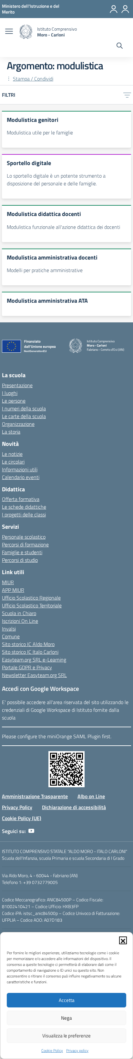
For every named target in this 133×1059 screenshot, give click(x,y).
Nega (66, 1018)
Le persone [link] (14, 401)
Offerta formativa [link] (20, 499)
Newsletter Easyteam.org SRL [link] (34, 675)
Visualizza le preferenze (66, 1035)
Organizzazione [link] (18, 424)
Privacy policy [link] (77, 1050)
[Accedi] (125, 9)
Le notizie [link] (12, 454)
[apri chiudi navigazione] (9, 32)
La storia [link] (11, 432)
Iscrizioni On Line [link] (20, 621)
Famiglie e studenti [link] (22, 552)
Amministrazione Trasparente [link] (35, 796)
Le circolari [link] (13, 462)
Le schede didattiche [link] (24, 507)
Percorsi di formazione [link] (25, 544)
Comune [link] (11, 636)
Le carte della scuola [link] (24, 416)
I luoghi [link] (9, 393)
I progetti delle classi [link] (24, 514)
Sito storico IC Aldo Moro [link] (28, 644)
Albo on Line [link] (91, 796)
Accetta (67, 1000)
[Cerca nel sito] (120, 46)
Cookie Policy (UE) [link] (21, 818)
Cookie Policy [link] (52, 1050)
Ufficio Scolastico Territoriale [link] (32, 605)
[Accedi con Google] (113, 9)
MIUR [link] (8, 582)
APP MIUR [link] (13, 590)
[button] (123, 940)
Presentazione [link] (17, 385)
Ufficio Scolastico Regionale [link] (31, 598)
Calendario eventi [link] (20, 477)
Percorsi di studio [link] (20, 560)
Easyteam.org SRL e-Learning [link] (34, 659)
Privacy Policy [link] (17, 807)
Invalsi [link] (9, 628)
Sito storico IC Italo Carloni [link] (30, 652)
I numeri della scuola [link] (24, 408)
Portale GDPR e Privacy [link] (27, 667)
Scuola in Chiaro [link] (19, 613)
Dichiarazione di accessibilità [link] (74, 807)
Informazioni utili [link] (19, 469)
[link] (30, 9)
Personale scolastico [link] (24, 537)
